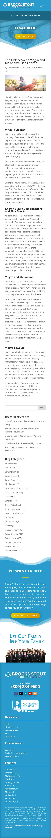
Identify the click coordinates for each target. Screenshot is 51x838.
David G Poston (12, 492)
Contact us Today (25, 615)
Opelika (8, 525)
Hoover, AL (10, 785)
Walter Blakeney (12, 550)
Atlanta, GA (10, 798)
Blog (7, 733)
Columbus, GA (11, 801)
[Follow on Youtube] (30, 693)
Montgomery (11, 521)
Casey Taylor (10, 480)
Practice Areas (11, 730)
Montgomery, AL (12, 776)
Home (8, 724)
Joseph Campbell (12, 513)
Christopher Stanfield (14, 488)
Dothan (8, 496)
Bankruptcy (10, 467)
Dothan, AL (10, 769)
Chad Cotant (10, 484)
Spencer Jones (11, 538)
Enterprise (9, 501)
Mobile (8, 517)
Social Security (11, 534)
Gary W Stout (37, 68)
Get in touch (26, 36)
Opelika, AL (10, 779)
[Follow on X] (21, 693)
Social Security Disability (16, 753)
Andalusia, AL (11, 795)
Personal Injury (11, 71)
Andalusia (9, 463)
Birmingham (10, 472)
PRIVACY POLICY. (11, 822)
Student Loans (11, 542)
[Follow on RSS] (35, 693)
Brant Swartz (11, 476)
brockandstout (13, 68)
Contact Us (10, 736)
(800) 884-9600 (25, 686)
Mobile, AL (9, 792)
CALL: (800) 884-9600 (27, 15)
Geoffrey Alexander (13, 509)
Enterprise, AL (11, 772)
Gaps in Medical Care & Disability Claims (23, 443)
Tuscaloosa (10, 546)
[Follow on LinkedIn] (25, 693)
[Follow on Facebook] (16, 693)
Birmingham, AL (12, 782)
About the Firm (12, 727)
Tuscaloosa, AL (11, 788)
